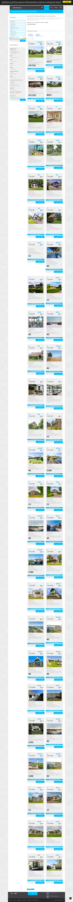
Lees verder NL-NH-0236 (40, 407)
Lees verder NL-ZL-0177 (40, 373)
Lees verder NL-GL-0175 (40, 100)
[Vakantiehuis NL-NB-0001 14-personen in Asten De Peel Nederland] (36, 46)
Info (2, 4)
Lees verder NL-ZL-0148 (40, 577)
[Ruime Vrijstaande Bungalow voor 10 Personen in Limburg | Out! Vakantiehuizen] (54, 859)
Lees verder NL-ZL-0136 (40, 679)
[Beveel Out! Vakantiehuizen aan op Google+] (36, 893)
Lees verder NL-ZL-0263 (40, 645)
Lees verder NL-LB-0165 (40, 849)
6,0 (29, 754)
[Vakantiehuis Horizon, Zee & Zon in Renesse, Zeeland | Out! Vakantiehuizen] (54, 554)
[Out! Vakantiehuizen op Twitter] (32, 893)
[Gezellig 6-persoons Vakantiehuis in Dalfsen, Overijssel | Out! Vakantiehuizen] (36, 213)
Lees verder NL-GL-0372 (40, 261)
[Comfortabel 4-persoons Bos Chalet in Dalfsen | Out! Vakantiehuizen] (36, 179)
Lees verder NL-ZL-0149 (58, 373)
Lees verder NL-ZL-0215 (58, 781)
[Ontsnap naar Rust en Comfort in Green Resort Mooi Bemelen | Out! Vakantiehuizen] (36, 826)
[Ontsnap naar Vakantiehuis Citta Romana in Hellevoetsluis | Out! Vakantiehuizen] (54, 282)
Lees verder (38, 64)
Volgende (32, 38)
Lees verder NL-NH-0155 (58, 543)
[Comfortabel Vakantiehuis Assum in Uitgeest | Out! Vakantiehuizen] (54, 520)
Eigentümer (29, 900)
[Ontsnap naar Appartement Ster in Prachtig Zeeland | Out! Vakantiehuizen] (36, 419)
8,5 (47, 175)
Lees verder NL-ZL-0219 (58, 645)
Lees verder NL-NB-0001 (40, 71)
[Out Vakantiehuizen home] (16, 7)
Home (42, 7)
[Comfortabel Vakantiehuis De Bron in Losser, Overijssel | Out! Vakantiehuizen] (54, 213)
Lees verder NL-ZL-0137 (58, 746)
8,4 (29, 42)
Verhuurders (19, 900)
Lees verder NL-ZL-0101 (58, 134)
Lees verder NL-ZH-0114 (40, 815)
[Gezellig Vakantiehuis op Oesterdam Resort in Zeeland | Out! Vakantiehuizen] (54, 758)
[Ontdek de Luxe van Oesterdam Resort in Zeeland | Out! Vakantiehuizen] (36, 656)
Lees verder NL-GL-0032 (40, 134)
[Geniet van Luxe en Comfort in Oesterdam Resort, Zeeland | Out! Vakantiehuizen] (36, 758)
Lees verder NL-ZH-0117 (58, 305)
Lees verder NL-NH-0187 (40, 340)
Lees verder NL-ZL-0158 (58, 271)
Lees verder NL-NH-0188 (58, 340)
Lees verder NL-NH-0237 (58, 408)
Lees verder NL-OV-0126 (58, 202)
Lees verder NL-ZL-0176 (40, 441)
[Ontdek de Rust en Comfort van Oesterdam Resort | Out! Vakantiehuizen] (54, 453)
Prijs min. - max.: (12, 37)
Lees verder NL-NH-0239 (58, 713)
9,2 (47, 77)
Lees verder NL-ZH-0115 (40, 510)
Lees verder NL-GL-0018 (58, 100)
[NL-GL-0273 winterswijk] (54, 46)
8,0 (29, 77)
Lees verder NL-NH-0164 (58, 611)
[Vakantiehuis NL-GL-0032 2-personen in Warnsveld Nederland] (36, 111)
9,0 (29, 140)
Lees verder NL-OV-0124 (40, 202)
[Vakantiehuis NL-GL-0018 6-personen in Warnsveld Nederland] (54, 81)
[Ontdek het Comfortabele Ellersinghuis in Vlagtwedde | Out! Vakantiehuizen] (36, 282)
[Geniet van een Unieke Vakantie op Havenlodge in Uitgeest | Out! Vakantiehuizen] (54, 316)
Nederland (46, 7)
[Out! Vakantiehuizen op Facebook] (29, 893)
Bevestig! (67, 2)
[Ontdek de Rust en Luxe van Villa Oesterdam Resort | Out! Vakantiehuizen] (54, 723)
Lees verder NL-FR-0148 (40, 168)
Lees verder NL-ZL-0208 (40, 476)
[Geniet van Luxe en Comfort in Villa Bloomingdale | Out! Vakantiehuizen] (36, 384)
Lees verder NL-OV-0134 (58, 236)
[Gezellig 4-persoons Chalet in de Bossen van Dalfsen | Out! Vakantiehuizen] (54, 179)
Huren (14, 900)
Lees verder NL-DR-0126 (58, 167)
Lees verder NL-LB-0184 (58, 882)
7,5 (47, 107)
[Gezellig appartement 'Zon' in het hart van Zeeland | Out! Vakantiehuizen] (36, 350)
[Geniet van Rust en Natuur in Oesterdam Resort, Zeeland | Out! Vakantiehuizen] (54, 350)
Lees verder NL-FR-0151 (40, 306)
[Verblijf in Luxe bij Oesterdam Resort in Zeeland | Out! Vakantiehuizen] (36, 520)
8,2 (47, 42)
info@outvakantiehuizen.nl (54, 896)
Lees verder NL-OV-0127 (40, 236)
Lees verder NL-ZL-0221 (40, 543)
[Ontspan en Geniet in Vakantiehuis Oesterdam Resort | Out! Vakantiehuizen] (54, 656)
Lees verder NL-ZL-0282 (40, 611)
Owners (24, 900)
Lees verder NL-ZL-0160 (58, 476)
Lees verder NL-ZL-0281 (58, 577)
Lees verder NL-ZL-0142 (58, 679)
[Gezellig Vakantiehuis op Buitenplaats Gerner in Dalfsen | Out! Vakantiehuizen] (36, 859)
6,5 (47, 788)
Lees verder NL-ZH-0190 (40, 748)
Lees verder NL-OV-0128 (40, 882)
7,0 (47, 312)
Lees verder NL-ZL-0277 (58, 442)
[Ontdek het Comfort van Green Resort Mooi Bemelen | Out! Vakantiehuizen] (54, 792)
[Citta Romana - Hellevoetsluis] (36, 723)
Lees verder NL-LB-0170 (58, 815)
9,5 (47, 208)
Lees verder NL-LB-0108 (58, 849)
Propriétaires (35, 900)
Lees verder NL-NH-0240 (40, 713)
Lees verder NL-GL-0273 (58, 67)
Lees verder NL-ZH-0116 (58, 510)
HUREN (51, 7)
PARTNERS (60, 7)
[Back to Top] (70, 898)
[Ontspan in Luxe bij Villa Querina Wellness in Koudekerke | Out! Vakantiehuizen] (54, 419)
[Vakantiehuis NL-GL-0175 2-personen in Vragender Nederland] (36, 81)
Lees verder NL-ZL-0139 (40, 781)
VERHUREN (55, 7)
